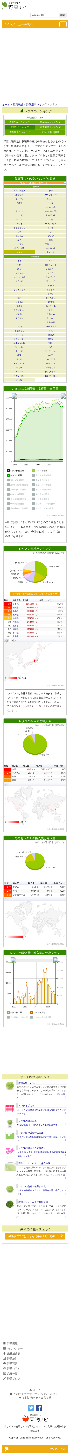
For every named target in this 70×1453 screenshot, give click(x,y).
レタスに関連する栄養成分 (32, 1148)
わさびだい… (51, 371)
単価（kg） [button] (59, 766)
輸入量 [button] (26, 766)
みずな (51, 355)
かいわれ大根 (19, 277)
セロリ (19, 219)
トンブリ (19, 334)
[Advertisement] (35, 66)
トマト (51, 227)
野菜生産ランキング (19, 122)
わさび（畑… (51, 375)
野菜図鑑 (12, 1343)
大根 (51, 219)
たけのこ (51, 318)
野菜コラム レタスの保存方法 (34, 1163)
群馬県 (16, 611)
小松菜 (51, 202)
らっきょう (51, 367)
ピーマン (19, 243)
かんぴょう (51, 277)
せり (51, 309)
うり (51, 260)
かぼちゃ (19, 194)
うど (19, 260)
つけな (19, 326)
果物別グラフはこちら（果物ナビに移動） (33, 1236)
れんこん (51, 252)
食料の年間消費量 (50, 132)
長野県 (16, 604)
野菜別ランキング (36, 104)
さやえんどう (19, 289)
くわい (51, 285)
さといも (19, 211)
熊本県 (16, 625)
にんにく (51, 235)
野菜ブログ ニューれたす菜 (33, 1201)
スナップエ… (19, 309)
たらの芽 (51, 322)
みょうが (51, 359)
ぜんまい (19, 314)
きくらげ (19, 281)
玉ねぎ (19, 223)
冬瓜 (51, 330)
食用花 (19, 305)
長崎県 (16, 615)
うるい (19, 264)
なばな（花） (19, 338)
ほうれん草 (19, 248)
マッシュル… (51, 351)
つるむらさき (51, 326)
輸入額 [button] (39, 766)
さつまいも (51, 206)
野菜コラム (13, 1368)
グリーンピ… (51, 281)
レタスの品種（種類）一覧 (32, 1186)
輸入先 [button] (15, 766)
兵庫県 (16, 622)
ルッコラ (19, 371)
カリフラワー (51, 194)
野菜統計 (18, 104)
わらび (19, 379)
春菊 (19, 297)
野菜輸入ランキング (50, 122)
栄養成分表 (13, 1353)
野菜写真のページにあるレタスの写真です (37, 1124)
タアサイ (19, 318)
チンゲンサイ (51, 223)
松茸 (19, 355)
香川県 (16, 633)
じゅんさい (51, 297)
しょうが (19, 301)
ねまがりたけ (19, 342)
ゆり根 (19, 367)
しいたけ (19, 215)
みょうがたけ (19, 363)
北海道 (16, 636)
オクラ (51, 273)
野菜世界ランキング (19, 132)
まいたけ (19, 351)
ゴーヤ (19, 206)
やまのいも (51, 248)
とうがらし (19, 330)
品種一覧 (12, 1373)
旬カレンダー (15, 1348)
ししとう (51, 289)
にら (51, 231)
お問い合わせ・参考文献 (37, 1397)
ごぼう (19, 202)
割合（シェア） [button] (46, 600)
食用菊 (51, 301)
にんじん (19, 235)
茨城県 (16, 607)
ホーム (6, 104)
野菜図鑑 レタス (27, 1082)
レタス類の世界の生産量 (30, 1132)
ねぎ (19, 239)
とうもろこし (19, 227)
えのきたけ (51, 268)
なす (19, 231)
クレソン (19, 285)
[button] (5, 640)
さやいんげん (51, 211)
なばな (51, 334)
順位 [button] (6, 600)
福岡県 (16, 629)
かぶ (51, 190)
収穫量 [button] (26, 600)
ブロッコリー (51, 243)
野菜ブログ (13, 1378)
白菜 (51, 239)
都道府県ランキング (50, 127)
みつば (19, 359)
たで (19, 322)
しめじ (51, 293)
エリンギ (19, 273)
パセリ (51, 342)
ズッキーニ (51, 305)
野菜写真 (12, 1363)
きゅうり (51, 198)
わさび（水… (19, 375)
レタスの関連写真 (27, 1121)
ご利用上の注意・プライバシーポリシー (37, 1394)
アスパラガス (19, 190)
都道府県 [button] (17, 600)
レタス (19, 252)
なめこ (51, 338)
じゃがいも (51, 215)
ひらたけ (19, 346)
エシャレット (51, 264)
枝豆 (19, 268)
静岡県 (16, 618)
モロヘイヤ (51, 363)
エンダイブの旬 (26, 1105)
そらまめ (51, 314)
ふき (51, 346)
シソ (19, 293)
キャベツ (19, 198)
